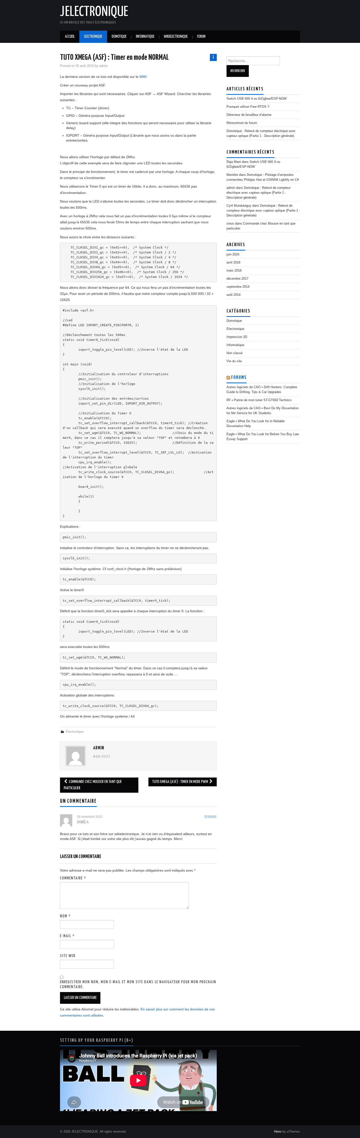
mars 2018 (234, 270)
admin (103, 66)
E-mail (67, 936)
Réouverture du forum (242, 123)
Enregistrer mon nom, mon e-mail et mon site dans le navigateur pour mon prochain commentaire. (138, 984)
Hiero (277, 1131)
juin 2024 (233, 254)
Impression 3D (237, 337)
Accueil (70, 36)
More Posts (101, 756)
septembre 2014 (238, 286)
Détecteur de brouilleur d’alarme (249, 115)
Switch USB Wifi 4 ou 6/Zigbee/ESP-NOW (257, 98)
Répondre (210, 817)
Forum (201, 36)
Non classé (234, 353)
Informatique (145, 36)
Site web (68, 956)
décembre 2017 (237, 278)
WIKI (143, 77)
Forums (239, 377)
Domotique (119, 36)
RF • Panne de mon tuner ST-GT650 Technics (259, 400)
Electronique (93, 36)
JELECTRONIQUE (94, 12)
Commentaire (73, 878)
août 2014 (233, 295)
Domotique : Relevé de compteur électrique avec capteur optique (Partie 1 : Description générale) (258, 192)
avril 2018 (233, 262)
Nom (65, 916)
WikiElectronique (176, 36)
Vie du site (234, 361)
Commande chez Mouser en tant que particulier (93, 785)
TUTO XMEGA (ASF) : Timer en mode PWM (180, 782)
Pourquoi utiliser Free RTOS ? (248, 106)
